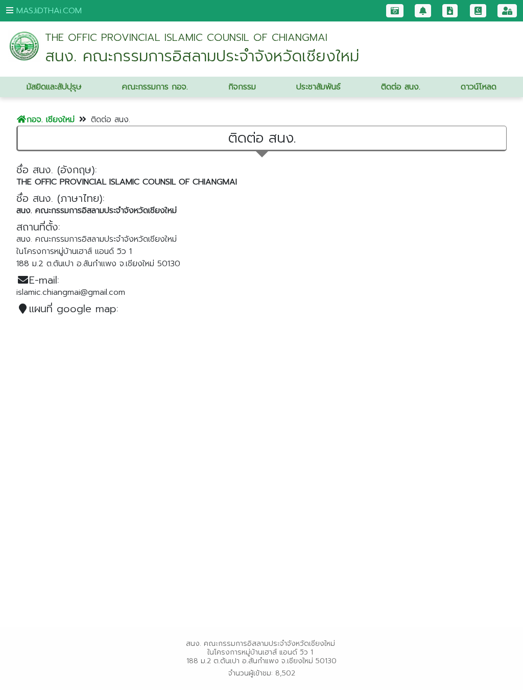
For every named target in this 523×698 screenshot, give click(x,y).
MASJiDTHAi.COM (47, 11)
